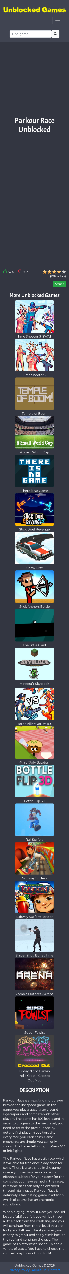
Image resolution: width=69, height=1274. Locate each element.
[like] (5, 272)
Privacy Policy (19, 1270)
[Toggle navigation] (57, 20)
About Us (39, 1270)
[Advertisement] (34, 80)
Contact (54, 1270)
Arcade (59, 284)
